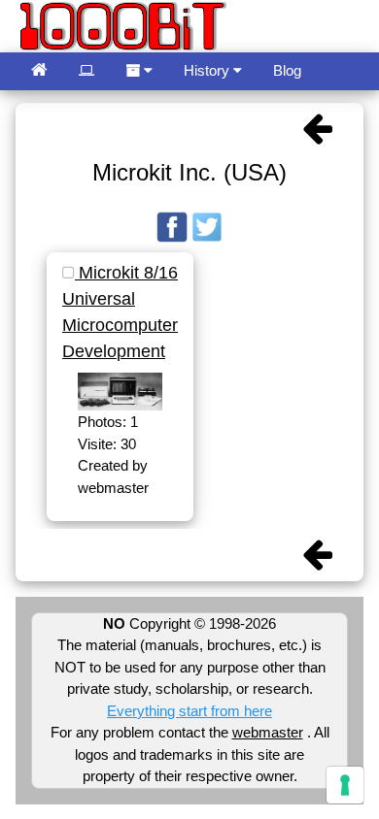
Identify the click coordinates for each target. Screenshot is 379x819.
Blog (287, 70)
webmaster (267, 732)
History (208, 70)
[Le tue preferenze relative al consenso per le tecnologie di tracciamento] (345, 785)
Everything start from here (189, 711)
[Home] (39, 71)
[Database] (86, 71)
